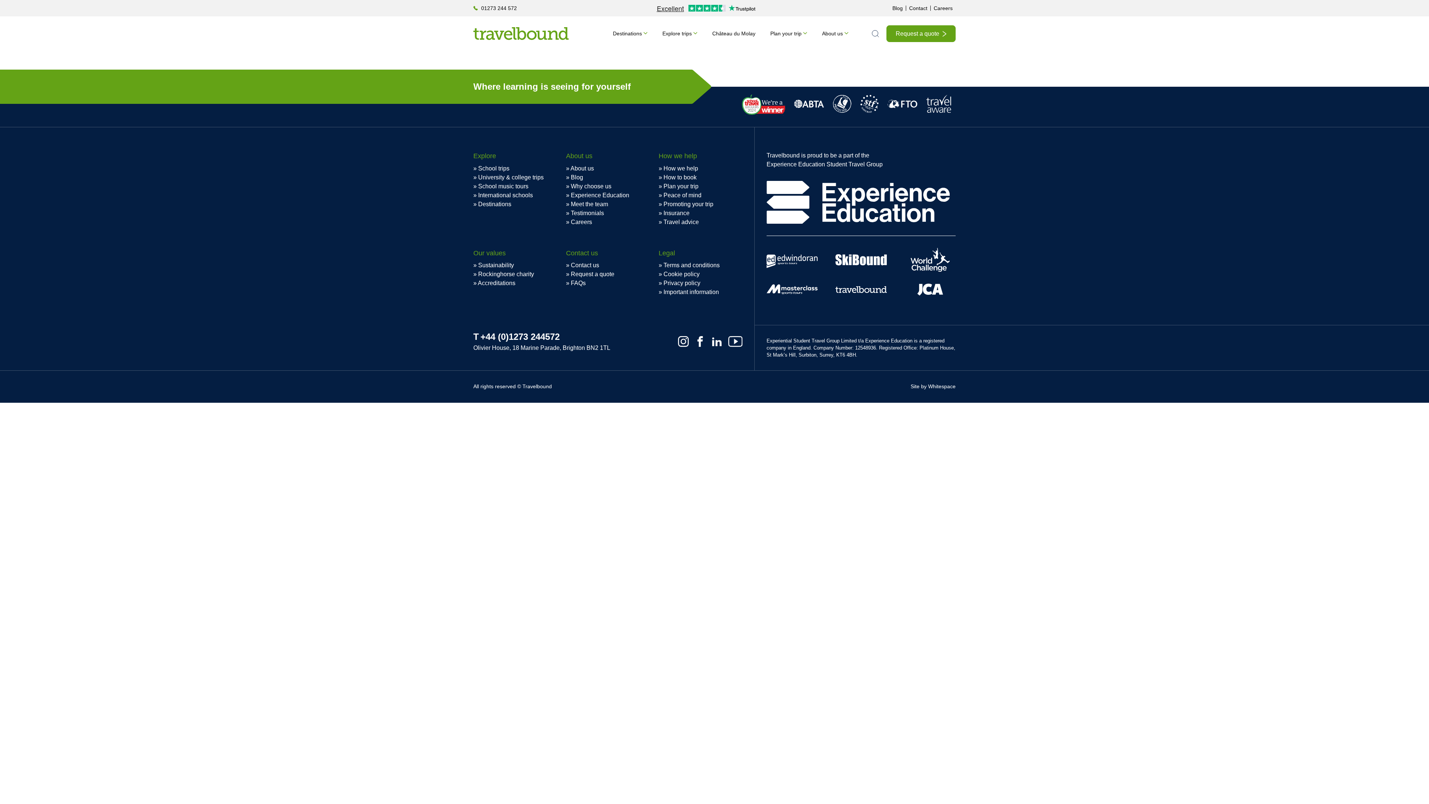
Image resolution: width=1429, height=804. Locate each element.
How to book (680, 177)
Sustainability (496, 265)
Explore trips (677, 33)
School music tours (503, 186)
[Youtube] (735, 341)
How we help (681, 168)
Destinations (627, 33)
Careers (943, 8)
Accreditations (496, 283)
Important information (691, 292)
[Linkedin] (717, 341)
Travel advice (681, 222)
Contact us (585, 265)
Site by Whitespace (933, 386)
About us (832, 33)
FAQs (578, 283)
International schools (505, 195)
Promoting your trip (688, 204)
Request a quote (917, 34)
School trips (493, 168)
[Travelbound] (521, 33)
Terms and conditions (692, 265)
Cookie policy (682, 274)
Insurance (677, 213)
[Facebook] (700, 341)
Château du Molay (733, 33)
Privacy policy (682, 283)
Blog (897, 8)
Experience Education (600, 195)
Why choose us (591, 186)
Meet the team (589, 204)
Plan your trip (786, 33)
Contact (918, 8)
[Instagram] (683, 341)
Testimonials (587, 213)
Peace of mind (682, 195)
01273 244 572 (499, 8)
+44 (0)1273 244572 (520, 337)
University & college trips (511, 177)
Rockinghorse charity (506, 274)
